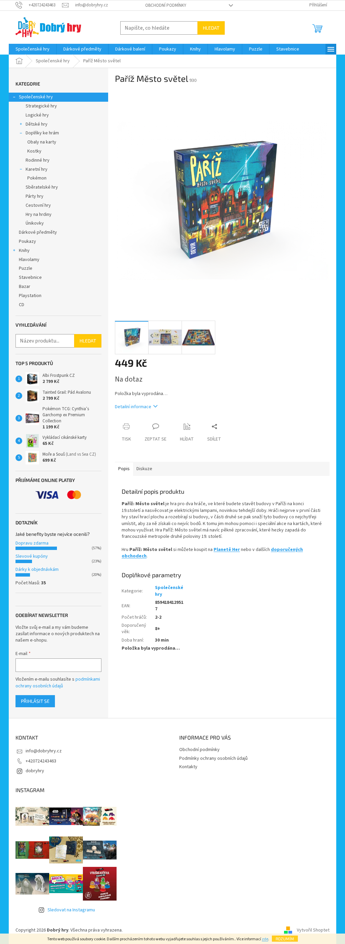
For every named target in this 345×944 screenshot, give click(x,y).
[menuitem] (32, 49)
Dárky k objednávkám (37, 569)
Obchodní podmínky (165, 5)
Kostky (34, 151)
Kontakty (188, 766)
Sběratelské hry (42, 187)
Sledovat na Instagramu (71, 910)
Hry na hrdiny (39, 214)
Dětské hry (37, 124)
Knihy (24, 250)
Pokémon (36, 178)
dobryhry (35, 771)
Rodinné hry (38, 160)
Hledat (211, 28)
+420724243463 (41, 761)
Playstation (30, 295)
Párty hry (34, 196)
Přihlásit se (35, 701)
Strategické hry (41, 106)
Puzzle (25, 268)
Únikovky (35, 223)
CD (21, 304)
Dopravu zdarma (32, 543)
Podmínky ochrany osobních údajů (213, 758)
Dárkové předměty (38, 232)
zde (265, 939)
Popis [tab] (124, 468)
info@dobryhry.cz (44, 751)
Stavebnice (30, 277)
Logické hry (37, 115)
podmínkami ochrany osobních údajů (57, 682)
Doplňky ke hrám (42, 133)
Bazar (24, 286)
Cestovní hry (38, 205)
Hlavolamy (29, 259)
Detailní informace (133, 406)
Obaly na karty (41, 142)
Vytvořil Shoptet (313, 930)
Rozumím (285, 938)
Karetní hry (37, 169)
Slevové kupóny (31, 556)
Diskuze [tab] (144, 468)
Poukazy (27, 241)
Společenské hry (36, 97)
